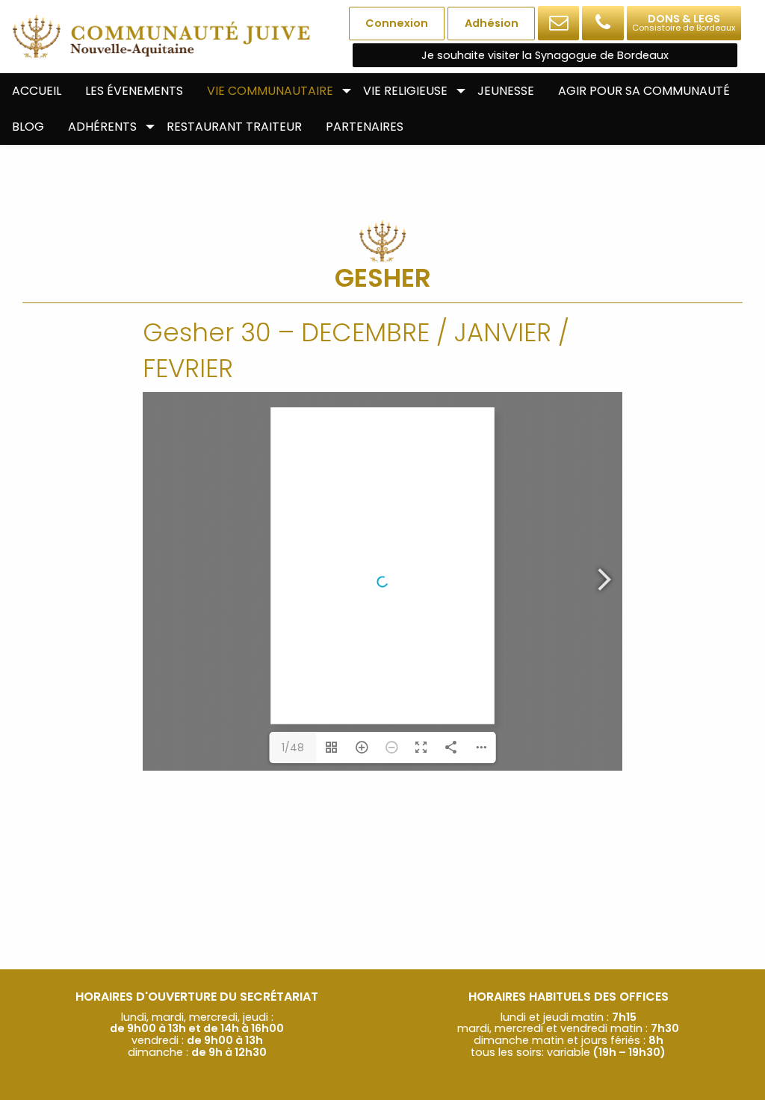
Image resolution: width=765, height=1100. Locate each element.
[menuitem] (36, 91)
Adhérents (102, 126)
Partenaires (364, 126)
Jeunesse (505, 90)
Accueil (36, 90)
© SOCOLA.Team (382, 1087)
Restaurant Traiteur (234, 126)
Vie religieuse (405, 90)
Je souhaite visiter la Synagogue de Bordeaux (545, 55)
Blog (28, 126)
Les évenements (134, 90)
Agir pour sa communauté (644, 90)
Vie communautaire (270, 90)
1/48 (293, 747)
